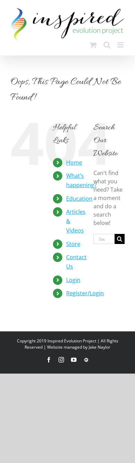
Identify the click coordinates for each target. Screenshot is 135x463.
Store (73, 244)
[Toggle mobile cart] (93, 45)
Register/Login (85, 293)
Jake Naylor (99, 347)
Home (74, 162)
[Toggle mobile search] (107, 45)
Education (79, 198)
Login (73, 280)
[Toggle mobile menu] (121, 45)
